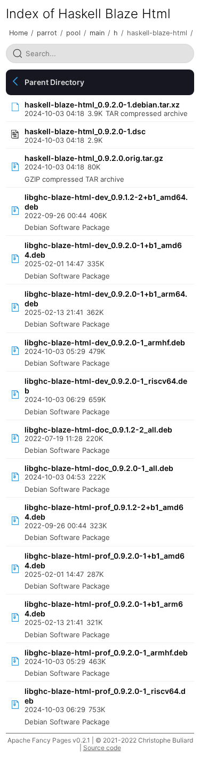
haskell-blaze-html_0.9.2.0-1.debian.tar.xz (102, 104)
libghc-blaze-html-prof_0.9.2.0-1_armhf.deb (106, 652)
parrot (47, 33)
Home (18, 33)
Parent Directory (54, 82)
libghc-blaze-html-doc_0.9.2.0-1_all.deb (99, 468)
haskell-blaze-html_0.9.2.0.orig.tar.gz (94, 158)
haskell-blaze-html (157, 33)
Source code (102, 748)
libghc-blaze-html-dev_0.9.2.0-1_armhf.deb (105, 342)
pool (73, 33)
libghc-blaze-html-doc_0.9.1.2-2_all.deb (98, 429)
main (97, 33)
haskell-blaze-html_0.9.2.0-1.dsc (85, 131)
